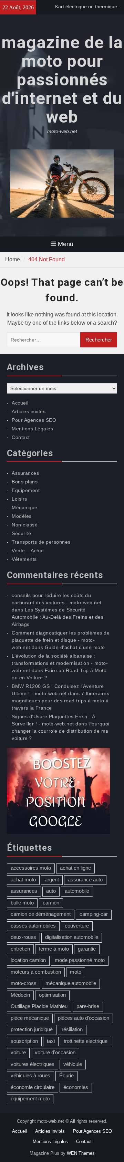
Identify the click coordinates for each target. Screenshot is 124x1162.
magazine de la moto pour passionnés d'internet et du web (62, 80)
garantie (87, 949)
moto (75, 972)
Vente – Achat (28, 550)
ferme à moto (54, 949)
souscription (24, 1041)
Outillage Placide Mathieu (39, 1006)
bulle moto (22, 902)
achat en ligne (75, 868)
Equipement (26, 490)
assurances (24, 891)
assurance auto (85, 879)
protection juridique (32, 1029)
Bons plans (25, 481)
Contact (21, 437)
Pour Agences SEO (34, 420)
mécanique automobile (70, 983)
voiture (18, 1052)
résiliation (72, 1029)
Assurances (25, 473)
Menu (65, 244)
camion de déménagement (41, 914)
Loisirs (19, 499)
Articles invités (28, 411)
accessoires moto (31, 868)
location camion (28, 960)
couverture (77, 926)
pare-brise (87, 1006)
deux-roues (23, 937)
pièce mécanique (30, 1018)
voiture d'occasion (55, 1052)
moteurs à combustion (36, 972)
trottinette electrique (85, 1041)
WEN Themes (81, 1153)
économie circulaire (32, 1087)
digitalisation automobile (71, 937)
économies (75, 1087)
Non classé (25, 524)
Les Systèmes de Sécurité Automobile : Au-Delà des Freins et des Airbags (57, 617)
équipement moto (30, 1098)
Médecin (20, 995)
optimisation (52, 995)
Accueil (20, 403)
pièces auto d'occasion (83, 1018)
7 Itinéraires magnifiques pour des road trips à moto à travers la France (60, 701)
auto (51, 891)
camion (51, 902)
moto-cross (24, 983)
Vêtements (24, 559)
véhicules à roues (30, 1075)
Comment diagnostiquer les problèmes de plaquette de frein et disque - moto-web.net (61, 640)
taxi (51, 1041)
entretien (20, 949)
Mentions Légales (32, 428)
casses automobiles (33, 926)
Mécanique (25, 507)
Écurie (66, 1075)
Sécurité (21, 533)
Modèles (22, 516)
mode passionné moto (80, 960)
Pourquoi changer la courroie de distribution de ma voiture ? (61, 731)
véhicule (72, 1064)
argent (52, 879)
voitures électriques (32, 1064)
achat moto (23, 879)
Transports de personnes (41, 542)
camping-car (94, 914)
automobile (77, 891)
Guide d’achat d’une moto (75, 647)
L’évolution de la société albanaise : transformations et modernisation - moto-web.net (60, 663)
